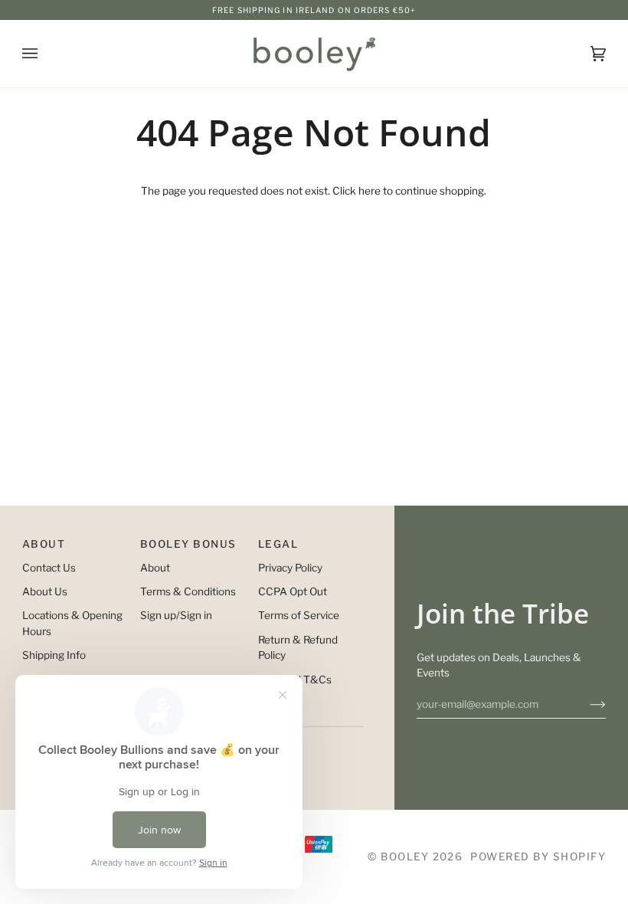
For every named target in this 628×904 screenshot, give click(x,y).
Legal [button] (278, 544)
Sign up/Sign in (176, 615)
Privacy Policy (290, 568)
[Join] (585, 704)
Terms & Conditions (188, 591)
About (155, 568)
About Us (44, 591)
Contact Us (49, 568)
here (369, 191)
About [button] (43, 544)
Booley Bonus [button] (188, 544)
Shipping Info (54, 655)
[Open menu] (45, 53)
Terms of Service (298, 615)
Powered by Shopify (538, 856)
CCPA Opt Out (292, 591)
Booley (405, 856)
